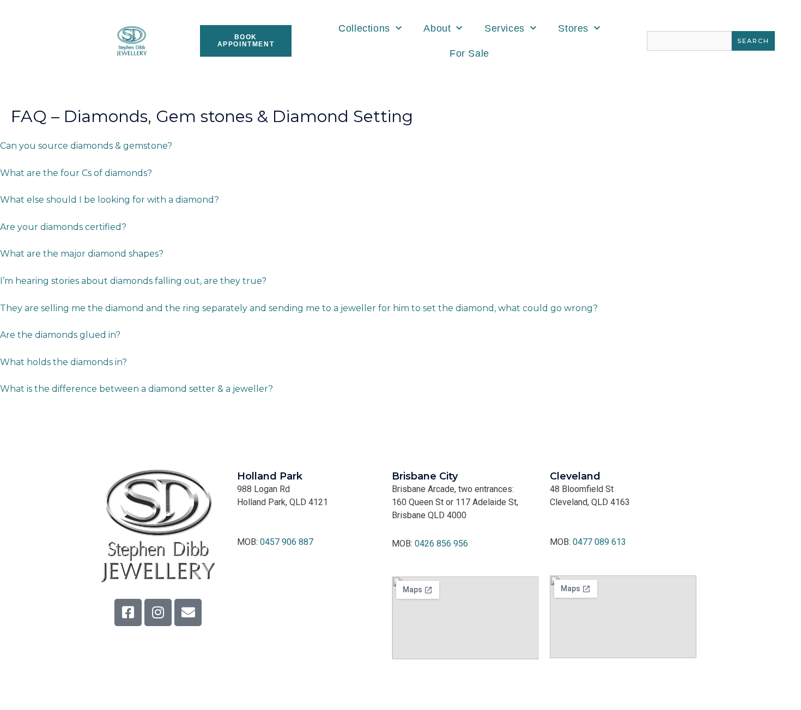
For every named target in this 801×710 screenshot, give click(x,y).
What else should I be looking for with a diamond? (109, 200)
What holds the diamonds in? (63, 362)
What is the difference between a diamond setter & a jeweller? (136, 389)
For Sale (469, 53)
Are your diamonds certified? (63, 227)
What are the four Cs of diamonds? (76, 173)
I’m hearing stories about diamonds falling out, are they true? (133, 281)
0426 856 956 (441, 543)
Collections (364, 28)
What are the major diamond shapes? (81, 253)
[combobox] (689, 41)
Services (504, 28)
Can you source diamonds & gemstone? (86, 146)
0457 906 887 (286, 542)
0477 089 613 (599, 542)
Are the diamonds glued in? (60, 335)
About (437, 28)
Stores (573, 28)
